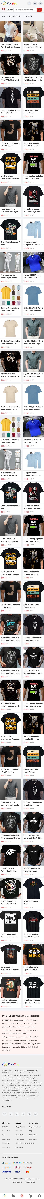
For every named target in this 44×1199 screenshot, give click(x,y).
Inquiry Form (19, 1147)
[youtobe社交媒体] (17, 1114)
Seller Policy (19, 1131)
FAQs (31, 1131)
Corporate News (7, 1131)
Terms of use (17, 1182)
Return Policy (20, 1135)
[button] (35, 3)
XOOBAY (5, 1127)
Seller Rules (6, 1139)
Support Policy (20, 1127)
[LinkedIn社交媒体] (35, 1114)
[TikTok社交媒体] (29, 1114)
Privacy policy (30, 1182)
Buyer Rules (6, 1143)
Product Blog (20, 1139)
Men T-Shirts (28, 16)
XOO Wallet (32, 1139)
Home (3, 16)
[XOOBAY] (11, 3)
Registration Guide (35, 1127)
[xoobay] (10, 1064)
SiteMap (31, 1143)
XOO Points (32, 1135)
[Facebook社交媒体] (10, 1114)
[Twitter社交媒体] (4, 1114)
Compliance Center (22, 1143)
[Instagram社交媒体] (23, 1114)
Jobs (3, 1135)
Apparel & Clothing (15, 16)
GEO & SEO (6, 1147)
